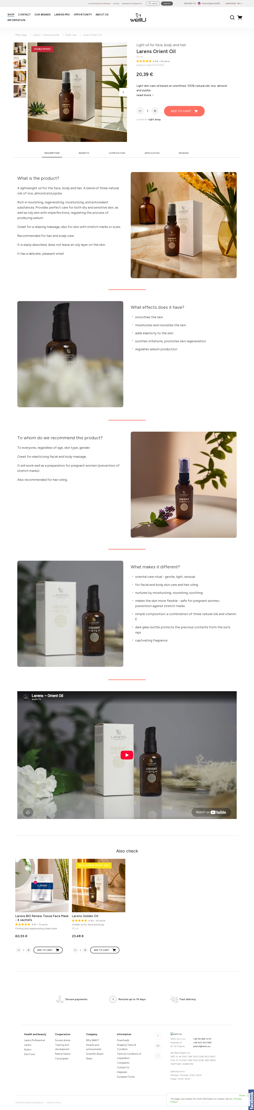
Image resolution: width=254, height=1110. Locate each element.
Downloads (123, 1040)
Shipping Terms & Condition (126, 1047)
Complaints (123, 1062)
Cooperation (62, 1034)
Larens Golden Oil (85, 916)
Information (124, 1034)
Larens (27, 1045)
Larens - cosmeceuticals (46, 35)
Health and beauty (35, 1034)
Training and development (62, 1047)
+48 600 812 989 (202, 1042)
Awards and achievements (93, 1047)
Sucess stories (62, 1040)
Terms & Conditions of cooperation (129, 1056)
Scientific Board (94, 1053)
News (89, 1058)
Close (243, 1095)
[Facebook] (158, 1035)
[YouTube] (158, 1045)
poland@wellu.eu (201, 1046)
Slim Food (29, 1054)
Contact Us (123, 1067)
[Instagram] (158, 1056)
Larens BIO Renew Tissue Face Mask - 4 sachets (42, 918)
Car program (61, 1058)
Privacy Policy (54, 1102)
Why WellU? (92, 1040)
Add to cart (181, 111)
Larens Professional (34, 1040)
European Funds (126, 1076)
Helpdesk (122, 1072)
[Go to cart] (241, 17)
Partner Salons (62, 1053)
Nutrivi (27, 1049)
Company (91, 1034)
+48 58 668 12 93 (202, 1039)
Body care (71, 35)
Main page (21, 35)
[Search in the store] (232, 17)
